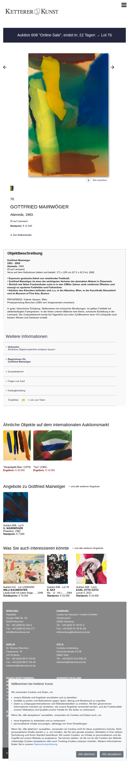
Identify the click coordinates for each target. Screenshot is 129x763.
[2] (5, 67)
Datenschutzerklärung (45, 744)
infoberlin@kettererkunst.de (21, 665)
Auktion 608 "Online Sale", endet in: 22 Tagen (56, 35)
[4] (112, 67)
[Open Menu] (124, 5)
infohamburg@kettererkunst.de (73, 632)
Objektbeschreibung (24, 253)
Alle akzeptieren (111, 754)
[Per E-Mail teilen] (22, 400)
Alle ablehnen (86, 754)
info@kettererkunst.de (18, 632)
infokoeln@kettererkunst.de (71, 662)
